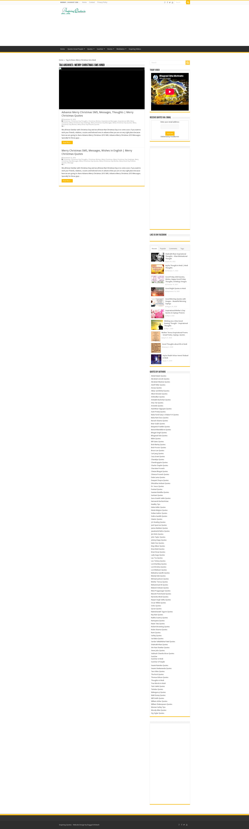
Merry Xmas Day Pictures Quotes (88, 124)
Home (84, 2)
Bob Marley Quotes (158, 445)
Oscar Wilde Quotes (158, 603)
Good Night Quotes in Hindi (175, 288)
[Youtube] (172, 2)
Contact (92, 2)
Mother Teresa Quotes (159, 582)
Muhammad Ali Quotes (159, 585)
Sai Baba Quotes (157, 639)
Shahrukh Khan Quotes (159, 644)
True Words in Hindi (158, 683)
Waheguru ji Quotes (158, 692)
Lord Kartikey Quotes (159, 564)
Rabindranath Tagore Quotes (162, 612)
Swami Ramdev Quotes (159, 665)
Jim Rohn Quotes (157, 534)
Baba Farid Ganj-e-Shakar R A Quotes (165, 415)
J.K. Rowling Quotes (158, 522)
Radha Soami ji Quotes (159, 618)
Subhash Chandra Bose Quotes (162, 653)
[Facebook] (167, 2)
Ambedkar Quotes (158, 397)
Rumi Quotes (156, 633)
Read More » (67, 142)
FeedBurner (174, 137)
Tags (182, 249)
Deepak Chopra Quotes (160, 480)
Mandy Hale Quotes (158, 576)
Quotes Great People (75, 49)
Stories (109, 49)
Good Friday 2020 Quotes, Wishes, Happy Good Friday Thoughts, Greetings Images (176, 279)
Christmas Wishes (94, 121)
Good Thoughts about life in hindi (174, 344)
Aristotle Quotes (157, 406)
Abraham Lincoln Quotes (160, 379)
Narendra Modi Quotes (159, 597)
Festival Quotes (156, 489)
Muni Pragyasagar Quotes (160, 591)
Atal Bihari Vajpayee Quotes (161, 409)
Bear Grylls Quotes (158, 424)
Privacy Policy (102, 2)
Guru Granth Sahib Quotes (161, 498)
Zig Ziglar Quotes (157, 713)
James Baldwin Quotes (159, 528)
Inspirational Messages (109, 121)
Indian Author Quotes (159, 513)
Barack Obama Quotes (159, 421)
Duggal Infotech (93, 825)
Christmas (66, 121)
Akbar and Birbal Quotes (160, 391)
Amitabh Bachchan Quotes (161, 400)
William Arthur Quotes (159, 701)
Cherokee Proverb (158, 468)
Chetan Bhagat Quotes (159, 471)
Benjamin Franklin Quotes (160, 427)
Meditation (121, 49)
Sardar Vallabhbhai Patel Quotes (163, 642)
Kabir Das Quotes (157, 543)
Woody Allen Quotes (158, 710)
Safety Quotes (156, 636)
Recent (154, 249)
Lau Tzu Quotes (157, 558)
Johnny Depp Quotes (159, 540)
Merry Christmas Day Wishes (109, 161)
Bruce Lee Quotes (157, 450)
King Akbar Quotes (158, 546)
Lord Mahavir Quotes (159, 570)
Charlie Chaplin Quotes (159, 465)
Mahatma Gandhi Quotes (160, 573)
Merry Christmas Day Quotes (122, 123)
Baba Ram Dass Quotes (159, 418)
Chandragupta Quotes (159, 462)
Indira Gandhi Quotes (159, 516)
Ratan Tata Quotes (158, 624)
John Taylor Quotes (158, 537)
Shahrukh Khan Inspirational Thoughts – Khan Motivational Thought (176, 256)
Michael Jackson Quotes (160, 579)
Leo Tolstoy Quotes (158, 561)
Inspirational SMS (124, 121)
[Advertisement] (141, 25)
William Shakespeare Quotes (161, 704)
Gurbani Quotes (157, 495)
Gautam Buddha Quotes (160, 492)
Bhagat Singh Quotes (159, 433)
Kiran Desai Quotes (158, 552)
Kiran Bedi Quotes (157, 549)
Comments (173, 249)
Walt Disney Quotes (158, 695)
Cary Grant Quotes (158, 456)
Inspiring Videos (135, 49)
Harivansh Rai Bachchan (159, 501)
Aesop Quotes (156, 388)
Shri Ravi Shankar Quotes (160, 647)
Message (70, 163)
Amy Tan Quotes (157, 403)
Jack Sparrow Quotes (159, 525)
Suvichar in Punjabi (158, 662)
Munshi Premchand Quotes (161, 594)
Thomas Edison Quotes (159, 677)
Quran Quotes (156, 609)
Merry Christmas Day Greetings (79, 123)
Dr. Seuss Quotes (157, 486)
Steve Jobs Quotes (158, 650)
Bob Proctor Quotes (158, 448)
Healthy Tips (155, 504)
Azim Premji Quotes (158, 412)
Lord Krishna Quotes (158, 567)
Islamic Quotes (156, 519)
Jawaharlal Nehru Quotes (160, 531)
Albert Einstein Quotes (159, 394)
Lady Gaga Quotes (158, 555)
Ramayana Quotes (158, 621)
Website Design (79, 825)
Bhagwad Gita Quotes (159, 436)
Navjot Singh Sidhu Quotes (161, 600)
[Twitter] (170, 2)
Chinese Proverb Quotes (160, 474)
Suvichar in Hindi (157, 659)
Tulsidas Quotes (157, 689)
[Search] (188, 2)
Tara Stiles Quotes (158, 671)
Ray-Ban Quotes (157, 615)
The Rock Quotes (157, 674)
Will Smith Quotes (157, 698)
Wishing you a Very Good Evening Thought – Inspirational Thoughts (176, 323)
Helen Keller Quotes (158, 507)
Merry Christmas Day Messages (101, 123)
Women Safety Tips (158, 707)
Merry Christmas (107, 159)
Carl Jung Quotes (157, 453)
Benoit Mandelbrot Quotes (161, 430)
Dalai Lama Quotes (158, 477)
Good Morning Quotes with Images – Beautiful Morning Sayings (175, 301)
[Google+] (165, 2)
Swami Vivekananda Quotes (161, 668)
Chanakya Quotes (157, 459)
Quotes (90, 49)
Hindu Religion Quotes (159, 510)
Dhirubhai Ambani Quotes (160, 483)
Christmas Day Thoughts (79, 121)
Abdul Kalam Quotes (158, 376)
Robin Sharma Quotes (159, 630)
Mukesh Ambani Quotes (160, 588)
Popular (163, 249)
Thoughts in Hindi (157, 680)
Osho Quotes (156, 606)
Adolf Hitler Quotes (158, 385)
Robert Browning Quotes (160, 627)
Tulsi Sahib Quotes (158, 686)
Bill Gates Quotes (157, 442)
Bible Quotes (156, 439)
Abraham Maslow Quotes (160, 382)
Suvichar (100, 49)
